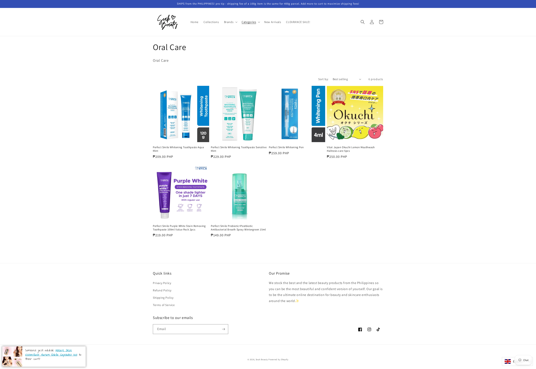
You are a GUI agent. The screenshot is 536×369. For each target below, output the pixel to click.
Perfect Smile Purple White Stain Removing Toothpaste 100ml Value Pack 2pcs (179, 227)
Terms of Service (164, 305)
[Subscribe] (223, 329)
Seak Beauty (262, 359)
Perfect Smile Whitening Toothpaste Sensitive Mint (239, 149)
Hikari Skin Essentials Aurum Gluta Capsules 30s (51, 353)
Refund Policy (162, 290)
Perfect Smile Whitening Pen (286, 147)
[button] (230, 22)
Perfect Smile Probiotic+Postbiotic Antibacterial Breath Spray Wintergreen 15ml (238, 227)
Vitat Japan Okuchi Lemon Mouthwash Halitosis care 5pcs (351, 149)
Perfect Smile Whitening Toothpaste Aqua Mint (178, 149)
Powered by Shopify (278, 359)
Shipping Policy (163, 298)
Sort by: (323, 79)
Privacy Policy (162, 283)
